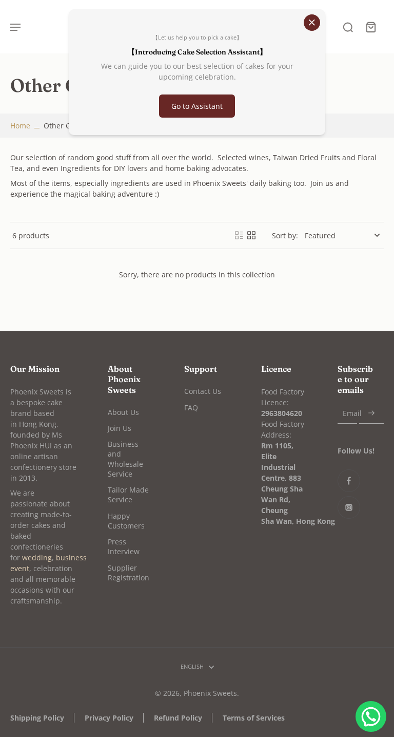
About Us (123, 412)
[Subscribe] (371, 413)
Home (20, 125)
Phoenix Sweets (210, 693)
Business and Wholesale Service (125, 459)
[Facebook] (349, 480)
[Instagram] (349, 507)
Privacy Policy (109, 718)
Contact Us (202, 391)
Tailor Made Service (128, 494)
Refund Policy (178, 718)
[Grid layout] (251, 235)
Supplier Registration (128, 572)
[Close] (312, 22)
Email (352, 414)
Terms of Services (254, 718)
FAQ (191, 407)
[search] (348, 26)
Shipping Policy (37, 718)
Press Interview (124, 546)
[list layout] (239, 235)
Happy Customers (126, 521)
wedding (37, 557)
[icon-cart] (370, 26)
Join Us (119, 428)
